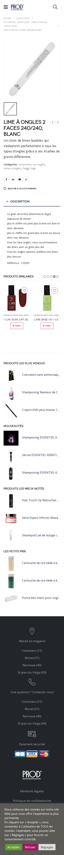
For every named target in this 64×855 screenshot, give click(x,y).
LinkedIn (13, 179)
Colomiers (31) (32, 651)
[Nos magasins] (32, 632)
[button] (7, 7)
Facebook (6, 179)
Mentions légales (32, 791)
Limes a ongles (12, 168)
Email (20, 179)
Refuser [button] (30, 847)
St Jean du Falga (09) (32, 672)
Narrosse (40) (32, 665)
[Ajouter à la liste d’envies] (24, 290)
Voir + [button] (18, 325)
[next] (57, 122)
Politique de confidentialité (32, 801)
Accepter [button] (13, 847)
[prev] (52, 122)
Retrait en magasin (32, 641)
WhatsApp (26, 179)
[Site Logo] (17, 7)
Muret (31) (32, 658)
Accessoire (25, 164)
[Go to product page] (17, 298)
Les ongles (39, 164)
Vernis (26, 315)
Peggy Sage (29, 168)
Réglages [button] (47, 847)
